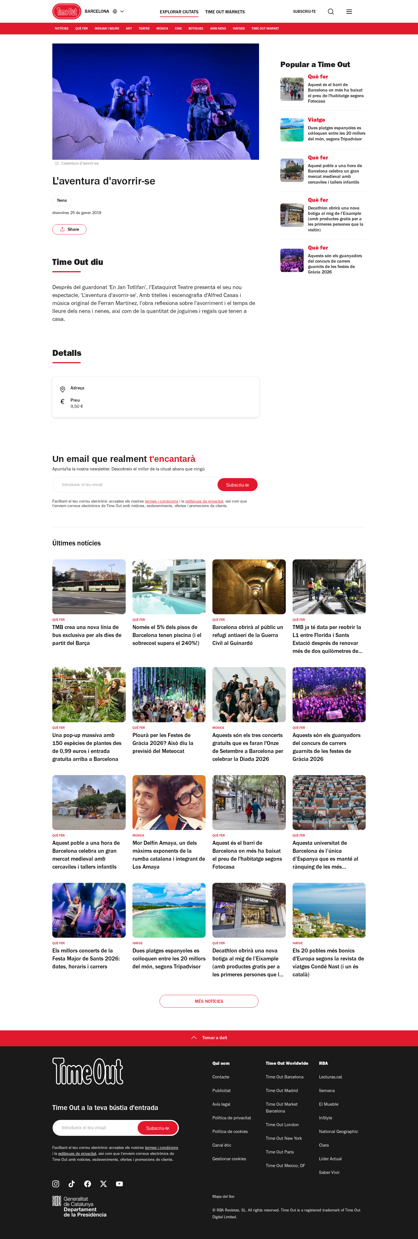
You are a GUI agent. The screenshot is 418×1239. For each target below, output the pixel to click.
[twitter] (103, 1183)
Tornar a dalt (214, 1038)
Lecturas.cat (330, 1077)
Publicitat (221, 1091)
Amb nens (218, 29)
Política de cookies (230, 1132)
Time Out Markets (225, 12)
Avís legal (221, 1105)
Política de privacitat (231, 1118)
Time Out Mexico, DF (285, 1166)
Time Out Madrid (282, 1091)
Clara (324, 1145)
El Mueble (328, 1105)
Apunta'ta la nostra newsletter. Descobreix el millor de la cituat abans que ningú (128, 469)
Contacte (220, 1077)
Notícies (62, 29)
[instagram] (55, 1183)
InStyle (325, 1118)
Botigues (196, 29)
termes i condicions (161, 502)
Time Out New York (284, 1139)
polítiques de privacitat (204, 502)
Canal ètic (221, 1145)
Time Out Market (265, 29)
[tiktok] (71, 1183)
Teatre (144, 29)
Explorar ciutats (179, 12)
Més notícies (209, 1002)
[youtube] (119, 1183)
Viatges (239, 29)
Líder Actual (330, 1159)
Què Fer (81, 29)
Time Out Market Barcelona (282, 1108)
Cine (178, 29)
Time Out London (282, 1125)
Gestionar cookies (229, 1159)
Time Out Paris (280, 1152)
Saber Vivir (329, 1173)
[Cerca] (330, 11)
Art (129, 29)
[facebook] (87, 1183)
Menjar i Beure (107, 29)
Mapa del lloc (223, 1197)
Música (162, 29)
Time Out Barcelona (284, 1077)
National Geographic (338, 1132)
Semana (327, 1091)
